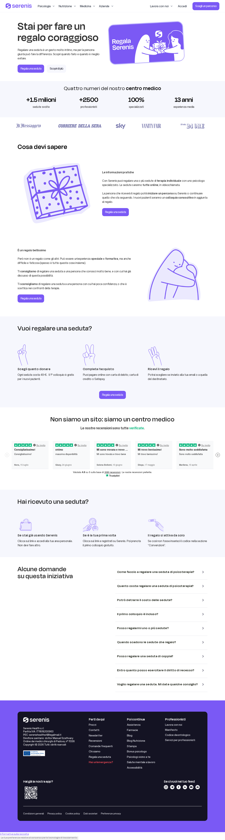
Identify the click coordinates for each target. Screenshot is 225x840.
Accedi (182, 6)
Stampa (132, 746)
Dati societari (90, 813)
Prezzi (92, 725)
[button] (46, 6)
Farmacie (132, 730)
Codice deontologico (177, 735)
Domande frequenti (101, 746)
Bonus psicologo (137, 751)
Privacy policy (54, 813)
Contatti (94, 730)
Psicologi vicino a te (138, 757)
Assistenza (133, 725)
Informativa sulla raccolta (14, 834)
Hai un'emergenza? (101, 762)
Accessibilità (134, 767)
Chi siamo (94, 751)
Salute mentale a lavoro (141, 762)
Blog (129, 735)
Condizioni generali (33, 813)
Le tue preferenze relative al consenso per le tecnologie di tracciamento (39, 837)
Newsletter (95, 735)
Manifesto (171, 730)
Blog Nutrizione (136, 741)
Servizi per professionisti (180, 740)
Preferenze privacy (111, 813)
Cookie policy (72, 813)
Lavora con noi (173, 725)
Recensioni (95, 741)
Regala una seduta (112, 395)
